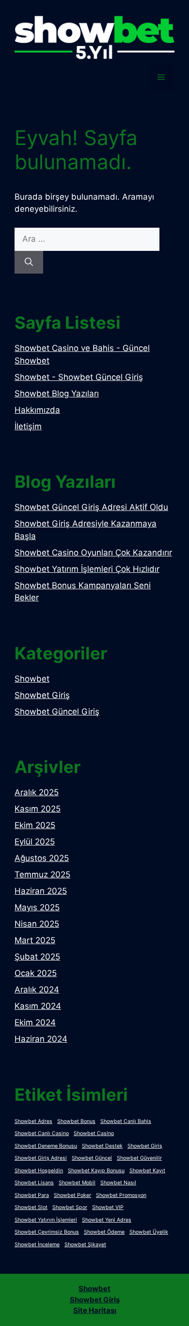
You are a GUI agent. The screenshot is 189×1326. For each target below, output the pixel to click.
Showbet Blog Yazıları (57, 393)
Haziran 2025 (41, 891)
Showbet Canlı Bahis (125, 1121)
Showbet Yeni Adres (106, 1220)
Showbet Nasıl (118, 1183)
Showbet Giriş (42, 695)
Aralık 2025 (37, 792)
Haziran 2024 (41, 1039)
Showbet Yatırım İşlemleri (46, 1220)
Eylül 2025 (35, 841)
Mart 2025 (35, 940)
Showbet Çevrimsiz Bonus (47, 1232)
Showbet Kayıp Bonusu (96, 1170)
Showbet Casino (94, 1133)
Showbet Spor (69, 1207)
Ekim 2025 (35, 825)
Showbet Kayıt (147, 1170)
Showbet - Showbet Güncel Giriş (79, 377)
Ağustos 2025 (42, 858)
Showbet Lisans (34, 1183)
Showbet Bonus (76, 1121)
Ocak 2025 (36, 973)
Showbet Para (32, 1195)
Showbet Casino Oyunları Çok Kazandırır (93, 552)
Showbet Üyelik (148, 1232)
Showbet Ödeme (104, 1232)
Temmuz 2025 (42, 874)
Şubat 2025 (37, 957)
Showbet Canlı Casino (42, 1133)
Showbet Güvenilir (139, 1158)
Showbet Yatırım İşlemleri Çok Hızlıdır (87, 569)
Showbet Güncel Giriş (57, 711)
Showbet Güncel (92, 1158)
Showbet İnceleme (37, 1244)
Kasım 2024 (38, 1006)
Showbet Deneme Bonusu (46, 1146)
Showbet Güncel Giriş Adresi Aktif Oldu (91, 507)
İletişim (28, 426)
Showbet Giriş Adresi (41, 1158)
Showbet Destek (102, 1146)
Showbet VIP (108, 1207)
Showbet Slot (31, 1207)
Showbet (32, 679)
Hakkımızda (37, 410)
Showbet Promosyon (121, 1195)
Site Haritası (94, 1310)
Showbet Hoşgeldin (39, 1170)
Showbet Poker (72, 1195)
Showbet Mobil (77, 1183)
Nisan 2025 (37, 924)
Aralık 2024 (37, 989)
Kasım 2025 (38, 809)
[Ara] (29, 262)
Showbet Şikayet (85, 1244)
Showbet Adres (33, 1121)
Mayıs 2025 (37, 907)
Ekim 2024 (35, 1022)
